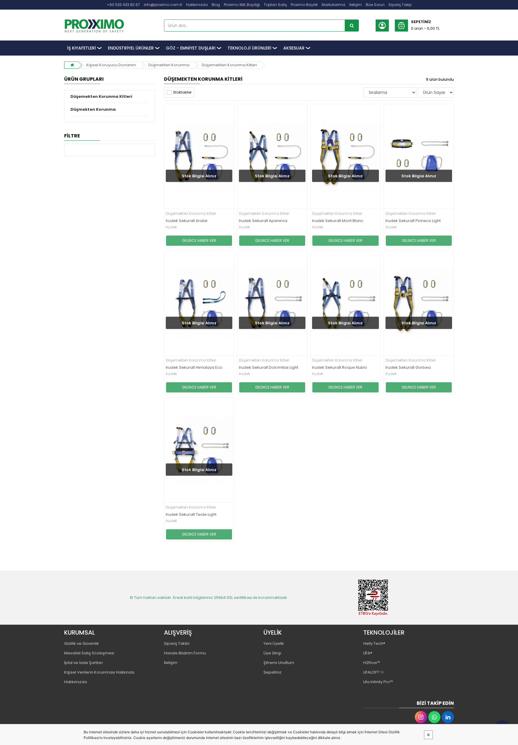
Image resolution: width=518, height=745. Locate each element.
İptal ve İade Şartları (83, 662)
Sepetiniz (272, 672)
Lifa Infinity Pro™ (378, 682)
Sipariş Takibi (176, 643)
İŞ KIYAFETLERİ (81, 48)
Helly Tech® (374, 643)
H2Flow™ (371, 662)
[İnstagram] (421, 717)
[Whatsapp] (434, 717)
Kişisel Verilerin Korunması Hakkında (99, 672)
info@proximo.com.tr (163, 4)
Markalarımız (333, 4)
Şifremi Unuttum (278, 662)
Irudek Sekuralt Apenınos (263, 221)
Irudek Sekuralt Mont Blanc (337, 221)
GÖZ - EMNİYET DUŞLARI (191, 48)
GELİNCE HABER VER (199, 240)
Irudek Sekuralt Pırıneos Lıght (413, 221)
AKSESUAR (294, 48)
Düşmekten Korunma (168, 65)
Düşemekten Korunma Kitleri (229, 65)
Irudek (171, 227)
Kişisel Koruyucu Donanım (111, 65)
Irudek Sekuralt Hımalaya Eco (194, 367)
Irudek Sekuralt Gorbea (408, 367)
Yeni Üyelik (273, 643)
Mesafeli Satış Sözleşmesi (89, 653)
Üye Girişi (272, 653)
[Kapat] (428, 734)
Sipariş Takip (400, 4)
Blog (216, 4)
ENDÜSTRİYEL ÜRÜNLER (131, 48)
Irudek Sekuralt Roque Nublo (339, 367)
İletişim (355, 4)
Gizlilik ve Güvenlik (81, 643)
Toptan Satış (275, 4)
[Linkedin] (448, 717)
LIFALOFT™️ (373, 672)
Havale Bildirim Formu (185, 653)
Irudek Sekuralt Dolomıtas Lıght (268, 367)
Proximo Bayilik (304, 4)
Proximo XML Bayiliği (242, 4)
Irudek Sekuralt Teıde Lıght (191, 514)
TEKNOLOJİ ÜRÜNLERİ (249, 48)
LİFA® (367, 653)
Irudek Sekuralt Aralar (187, 221)
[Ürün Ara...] (352, 26)
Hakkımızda (197, 4)
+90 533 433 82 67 (123, 4)
